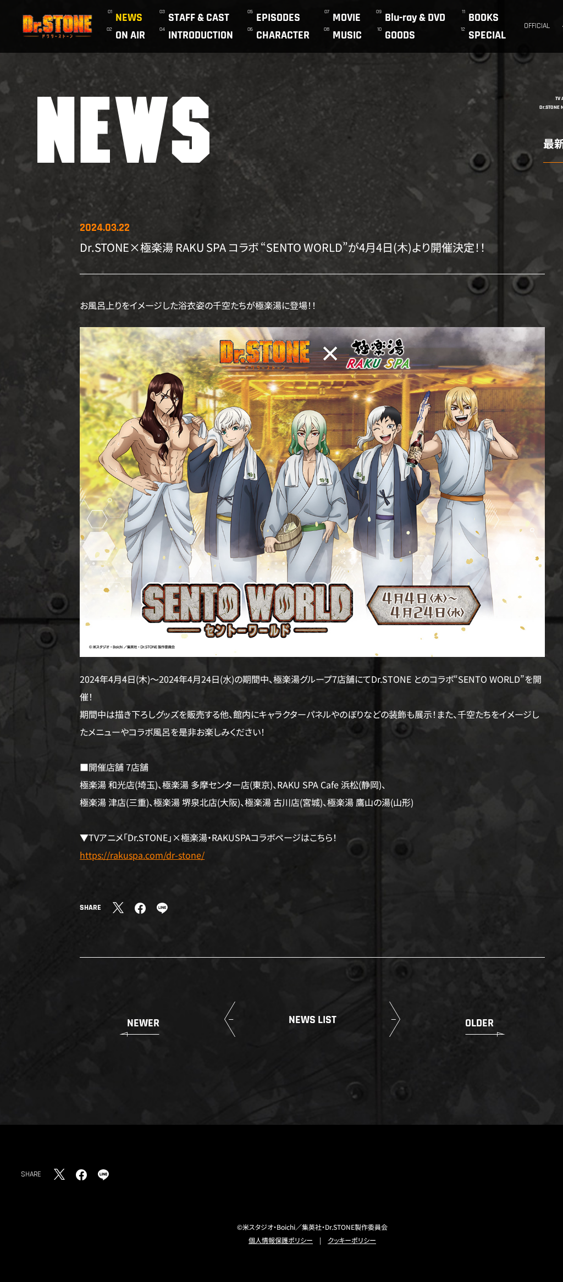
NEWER (143, 1023)
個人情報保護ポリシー (281, 1240)
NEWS (128, 17)
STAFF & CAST (198, 17)
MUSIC (347, 35)
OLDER (479, 1023)
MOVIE (347, 17)
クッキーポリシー (352, 1240)
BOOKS (483, 17)
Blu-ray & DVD (415, 17)
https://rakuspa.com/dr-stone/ (142, 854)
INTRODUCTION (200, 35)
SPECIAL (487, 35)
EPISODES (278, 17)
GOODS (400, 35)
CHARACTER (283, 35)
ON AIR (130, 35)
